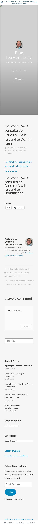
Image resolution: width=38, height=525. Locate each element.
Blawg (9, 150)
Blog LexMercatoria (19, 55)
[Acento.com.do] (25, 70)
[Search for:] (19, 341)
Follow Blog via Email (16, 466)
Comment (26, 326)
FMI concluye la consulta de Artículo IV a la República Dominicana (18, 166)
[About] (16, 70)
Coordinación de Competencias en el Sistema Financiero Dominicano (19, 282)
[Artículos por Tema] (21, 70)
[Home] (12, 70)
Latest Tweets (12, 451)
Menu (20, 79)
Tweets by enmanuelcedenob (16, 456)
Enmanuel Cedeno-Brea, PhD (17, 148)
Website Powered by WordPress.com (19, 519)
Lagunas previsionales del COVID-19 (19, 366)
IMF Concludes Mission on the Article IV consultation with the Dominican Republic (17, 272)
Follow (10, 492)
